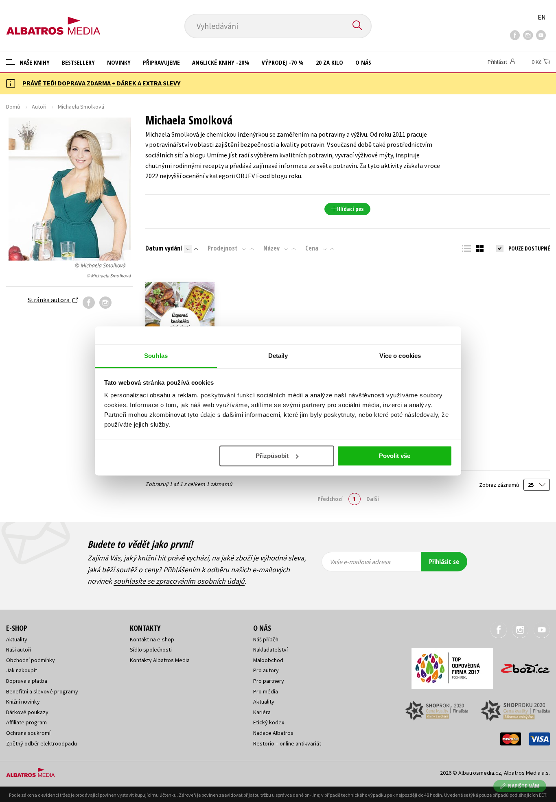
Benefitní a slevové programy (42, 691)
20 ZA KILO (329, 62)
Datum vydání (163, 248)
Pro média (265, 691)
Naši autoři (18, 649)
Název (271, 248)
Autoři (39, 106)
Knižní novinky (23, 701)
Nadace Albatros (273, 733)
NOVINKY (119, 62)
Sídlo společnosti (151, 649)
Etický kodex (268, 722)
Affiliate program (26, 722)
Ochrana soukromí (28, 733)
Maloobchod (268, 660)
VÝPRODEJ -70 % (283, 62)
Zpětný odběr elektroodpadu (41, 743)
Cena (311, 248)
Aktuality (16, 639)
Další (372, 499)
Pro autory (266, 670)
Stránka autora (49, 300)
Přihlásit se (444, 561)
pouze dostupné (529, 248)
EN (542, 17)
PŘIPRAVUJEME (161, 62)
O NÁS (363, 62)
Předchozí (330, 499)
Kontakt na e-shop (152, 639)
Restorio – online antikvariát (287, 743)
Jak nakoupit (21, 670)
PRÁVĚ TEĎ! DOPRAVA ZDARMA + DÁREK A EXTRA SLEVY (101, 83)
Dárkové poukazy (27, 712)
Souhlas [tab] (156, 355)
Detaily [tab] (278, 355)
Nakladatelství (270, 649)
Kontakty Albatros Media (160, 660)
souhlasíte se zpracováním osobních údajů (179, 581)
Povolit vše (394, 455)
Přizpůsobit (272, 455)
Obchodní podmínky (30, 660)
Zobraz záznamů (499, 485)
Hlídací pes (350, 209)
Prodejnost (223, 248)
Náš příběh (265, 639)
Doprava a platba (26, 680)
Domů (13, 106)
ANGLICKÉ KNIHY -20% (221, 62)
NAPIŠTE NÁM (523, 786)
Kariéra (262, 712)
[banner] (53, 19)
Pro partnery (268, 680)
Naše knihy (34, 62)
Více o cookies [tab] (400, 355)
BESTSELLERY (78, 62)
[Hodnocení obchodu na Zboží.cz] (521, 666)
